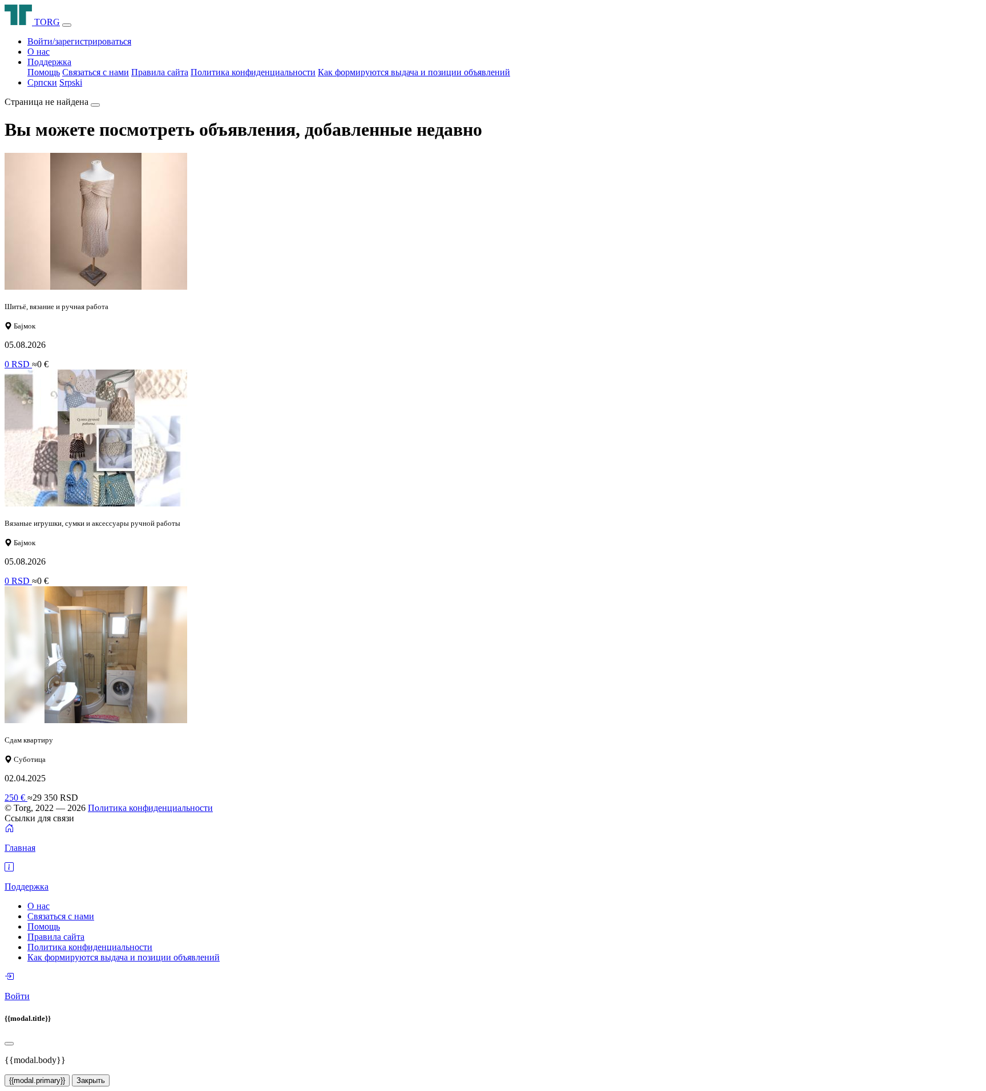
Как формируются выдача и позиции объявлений (414, 72)
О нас (38, 51)
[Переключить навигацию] (66, 25)
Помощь (43, 72)
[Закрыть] (95, 105)
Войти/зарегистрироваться (79, 41)
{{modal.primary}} (37, 1080)
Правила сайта (159, 72)
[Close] (9, 1043)
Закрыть (90, 1080)
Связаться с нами (95, 72)
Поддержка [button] (49, 62)
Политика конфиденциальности (253, 72)
